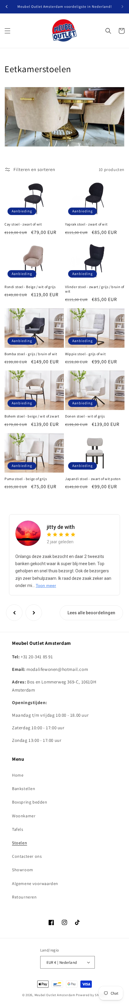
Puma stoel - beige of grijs (25, 478)
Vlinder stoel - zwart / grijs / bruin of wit (94, 289)
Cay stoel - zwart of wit (23, 224)
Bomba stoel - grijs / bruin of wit (30, 354)
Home (17, 775)
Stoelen (19, 842)
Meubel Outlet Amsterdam (54, 995)
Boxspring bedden (29, 802)
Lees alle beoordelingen (91, 612)
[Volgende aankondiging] (122, 6)
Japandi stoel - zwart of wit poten (93, 478)
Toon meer (46, 585)
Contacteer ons (27, 856)
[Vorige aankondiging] (6, 6)
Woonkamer (23, 816)
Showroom (22, 869)
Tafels (17, 829)
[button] (7, 30)
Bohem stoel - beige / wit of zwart (31, 416)
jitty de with (61, 527)
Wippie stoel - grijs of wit (85, 354)
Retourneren (24, 897)
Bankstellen (23, 788)
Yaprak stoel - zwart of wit (86, 224)
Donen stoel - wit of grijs (85, 416)
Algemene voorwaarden (35, 883)
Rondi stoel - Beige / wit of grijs (30, 287)
